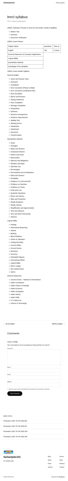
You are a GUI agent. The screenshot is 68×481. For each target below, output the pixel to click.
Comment (10, 348)
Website (9, 381)
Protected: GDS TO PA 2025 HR (15, 437)
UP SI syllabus (10, 324)
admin (14, 21)
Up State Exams (21, 21)
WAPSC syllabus (57, 324)
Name (9, 367)
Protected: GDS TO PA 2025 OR (15, 431)
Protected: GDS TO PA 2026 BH (15, 421)
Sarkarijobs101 (9, 3)
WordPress (62, 476)
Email (9, 374)
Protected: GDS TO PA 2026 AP (15, 426)
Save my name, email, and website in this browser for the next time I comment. (29, 389)
